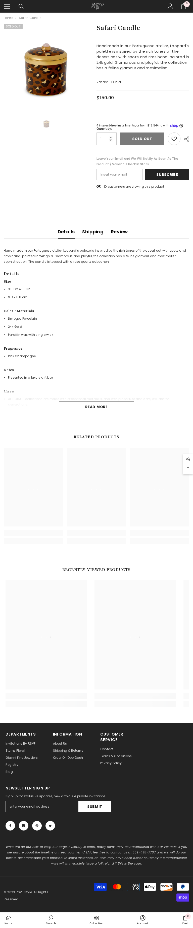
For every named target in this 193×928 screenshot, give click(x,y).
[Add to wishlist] (174, 138)
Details (66, 231)
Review (119, 231)
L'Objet (116, 82)
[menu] (7, 6)
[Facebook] (10, 826)
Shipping (93, 231)
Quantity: (104, 128)
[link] (33, 533)
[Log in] (170, 6)
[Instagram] (23, 826)
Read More (96, 406)
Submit (94, 806)
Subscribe (167, 174)
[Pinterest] (37, 826)
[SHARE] (184, 139)
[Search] (21, 6)
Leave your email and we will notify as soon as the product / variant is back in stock (137, 161)
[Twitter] (50, 826)
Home (8, 18)
